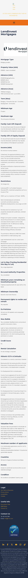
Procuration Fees (5, 504)
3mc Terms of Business (7, 490)
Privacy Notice (5, 492)
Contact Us (4, 508)
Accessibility (4, 494)
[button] (14, 22)
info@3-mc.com (8, 518)
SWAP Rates (4, 506)
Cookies (3, 496)
